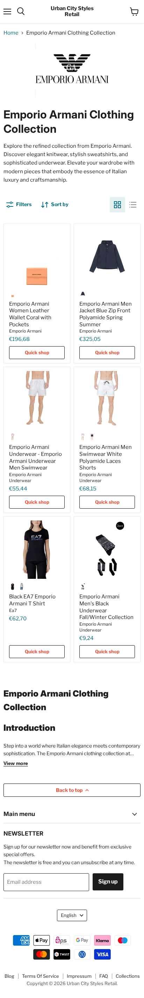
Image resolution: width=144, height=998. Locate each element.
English (69, 915)
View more (15, 763)
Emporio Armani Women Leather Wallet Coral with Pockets (30, 314)
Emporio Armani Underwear (25, 477)
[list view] (133, 204)
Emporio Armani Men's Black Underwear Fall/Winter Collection (106, 606)
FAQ (103, 976)
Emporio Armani (25, 331)
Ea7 (13, 610)
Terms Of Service (40, 976)
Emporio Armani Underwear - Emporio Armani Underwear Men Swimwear (35, 457)
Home (11, 33)
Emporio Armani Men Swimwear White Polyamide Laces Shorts (105, 457)
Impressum (79, 976)
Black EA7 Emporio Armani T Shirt (32, 600)
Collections (128, 976)
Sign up (108, 881)
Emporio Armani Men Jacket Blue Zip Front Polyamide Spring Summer (105, 314)
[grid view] (117, 204)
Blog (9, 976)
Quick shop (37, 352)
